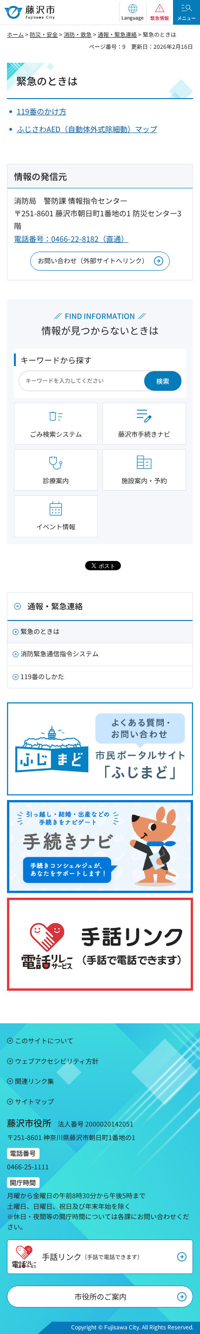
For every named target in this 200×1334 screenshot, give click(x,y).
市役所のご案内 (100, 1296)
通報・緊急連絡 (117, 34)
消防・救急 (78, 34)
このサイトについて (44, 1040)
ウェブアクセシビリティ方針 (57, 1061)
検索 (162, 381)
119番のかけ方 (42, 111)
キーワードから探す (56, 360)
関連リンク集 (34, 1081)
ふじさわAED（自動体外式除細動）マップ (87, 128)
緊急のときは (40, 631)
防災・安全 (44, 34)
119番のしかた (42, 676)
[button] (132, 12)
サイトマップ (34, 1101)
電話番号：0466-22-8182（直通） (71, 238)
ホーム (15, 34)
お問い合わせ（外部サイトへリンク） (93, 260)
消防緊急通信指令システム (59, 653)
